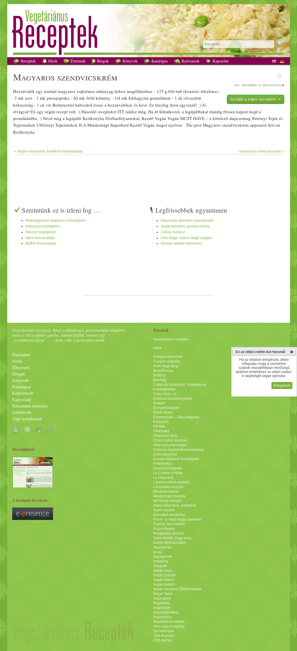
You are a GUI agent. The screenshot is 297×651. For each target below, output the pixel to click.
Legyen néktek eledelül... (173, 482)
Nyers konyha (164, 510)
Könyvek (129, 61)
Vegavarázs (162, 617)
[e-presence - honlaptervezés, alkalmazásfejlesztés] (32, 518)
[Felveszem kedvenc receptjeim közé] (279, 75)
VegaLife (160, 566)
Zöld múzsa (162, 640)
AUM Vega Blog (165, 366)
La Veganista (163, 478)
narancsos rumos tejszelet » (261, 151)
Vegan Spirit (162, 594)
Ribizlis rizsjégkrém (41, 232)
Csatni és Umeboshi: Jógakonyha (179, 385)
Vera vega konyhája (168, 626)
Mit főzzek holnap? (168, 501)
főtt (171, 91)
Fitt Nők (159, 426)
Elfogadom (281, 385)
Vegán (160, 118)
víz (48, 105)
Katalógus (159, 61)
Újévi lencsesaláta (40, 238)
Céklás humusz (173, 232)
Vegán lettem (163, 580)
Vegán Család (164, 575)
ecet (28, 98)
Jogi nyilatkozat (26, 419)
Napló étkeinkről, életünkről (174, 505)
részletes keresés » (260, 50)
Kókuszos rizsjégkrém (43, 226)
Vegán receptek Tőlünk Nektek (177, 589)
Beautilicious (163, 371)
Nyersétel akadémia (169, 515)
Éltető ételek (163, 412)
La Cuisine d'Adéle (168, 473)
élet (210, 91)
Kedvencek (190, 61)
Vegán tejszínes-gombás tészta (185, 226)
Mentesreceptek (165, 491)
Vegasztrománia (166, 612)
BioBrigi (159, 375)
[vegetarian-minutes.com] (32, 486)
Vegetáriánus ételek (168, 622)
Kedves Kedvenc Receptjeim (176, 459)
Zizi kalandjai (163, 631)
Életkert (159, 403)
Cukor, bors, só (165, 394)
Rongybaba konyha (168, 533)
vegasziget (161, 608)
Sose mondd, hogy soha (172, 538)
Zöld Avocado (164, 636)
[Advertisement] (148, 173)
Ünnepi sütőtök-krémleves (181, 243)
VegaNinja (161, 603)
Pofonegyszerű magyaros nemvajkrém (56, 220)
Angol (161, 125)
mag (247, 118)
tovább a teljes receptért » (255, 99)
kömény (103, 98)
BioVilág (159, 380)
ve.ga (157, 552)
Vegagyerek (162, 557)
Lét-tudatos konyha (168, 487)
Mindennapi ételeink (169, 496)
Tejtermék (22, 125)
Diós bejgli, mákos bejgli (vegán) (186, 238)
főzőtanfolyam (118, 118)
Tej (271, 118)
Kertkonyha (162, 464)
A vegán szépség (166, 361)
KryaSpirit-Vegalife (167, 468)
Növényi (259, 118)
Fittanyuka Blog (165, 436)
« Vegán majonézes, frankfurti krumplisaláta (48, 151)
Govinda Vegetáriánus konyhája (178, 450)
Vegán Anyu (162, 570)
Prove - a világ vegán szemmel (177, 519)
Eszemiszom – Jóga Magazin (176, 417)
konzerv (192, 91)
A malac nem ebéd (167, 357)
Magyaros (34, 77)
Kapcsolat (220, 61)
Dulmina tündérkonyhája (172, 399)
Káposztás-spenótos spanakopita (187, 220)
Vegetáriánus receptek (171, 339)
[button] (292, 352)
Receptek (28, 61)
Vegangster (162, 598)
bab (178, 91)
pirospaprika (58, 98)
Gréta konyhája (165, 454)
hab (78, 105)
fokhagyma (138, 98)
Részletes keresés (30, 406)
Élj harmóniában (166, 408)
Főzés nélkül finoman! (170, 440)
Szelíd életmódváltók (169, 543)
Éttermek (77, 61)
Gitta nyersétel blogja (169, 445)
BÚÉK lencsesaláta (41, 243)
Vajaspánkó (162, 547)
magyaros (66, 91)
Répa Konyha (164, 529)
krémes (88, 91)
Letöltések (22, 412)
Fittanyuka (161, 431)
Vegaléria (160, 561)
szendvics (77, 77)
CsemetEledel (164, 389)
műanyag (104, 91)
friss (227, 111)
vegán (50, 111)
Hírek (52, 61)
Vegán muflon (164, 584)
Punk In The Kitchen (169, 524)
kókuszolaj (23, 105)
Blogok (102, 61)
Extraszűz (161, 422)
